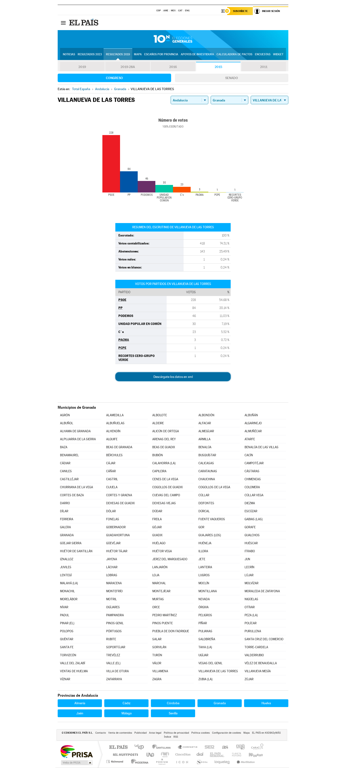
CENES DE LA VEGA (165, 479)
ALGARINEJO (253, 423)
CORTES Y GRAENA (119, 495)
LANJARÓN (160, 567)
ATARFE (250, 439)
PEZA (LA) (251, 615)
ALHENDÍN (113, 431)
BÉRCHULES (114, 455)
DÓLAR (111, 511)
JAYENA (111, 559)
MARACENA (114, 583)
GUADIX (157, 535)
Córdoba (173, 703)
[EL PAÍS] (84, 22)
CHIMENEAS (253, 479)
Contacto (100, 732)
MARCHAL (159, 583)
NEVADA (204, 599)
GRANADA (67, 535)
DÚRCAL (204, 511)
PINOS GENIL (115, 623)
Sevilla (173, 713)
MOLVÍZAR (251, 583)
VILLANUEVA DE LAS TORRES (218, 671)
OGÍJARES (113, 607)
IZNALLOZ (66, 559)
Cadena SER (208, 747)
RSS (175, 736)
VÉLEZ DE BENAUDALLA (261, 663)
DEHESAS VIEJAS (164, 503)
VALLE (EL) (113, 663)
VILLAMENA (160, 671)
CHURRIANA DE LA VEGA (76, 487)
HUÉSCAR (251, 543)
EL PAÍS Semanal (217, 754)
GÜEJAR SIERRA (70, 543)
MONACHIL (67, 591)
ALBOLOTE (159, 415)
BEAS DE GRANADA (119, 447)
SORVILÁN (159, 647)
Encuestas (262, 54)
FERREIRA (66, 519)
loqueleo (222, 761)
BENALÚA (204, 447)
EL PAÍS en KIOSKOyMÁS (266, 732)
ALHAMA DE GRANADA (75, 431)
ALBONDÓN (206, 415)
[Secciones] (63, 22)
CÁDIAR (65, 463)
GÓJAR (157, 527)
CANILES (66, 471)
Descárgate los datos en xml (173, 377)
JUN (247, 559)
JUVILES (65, 567)
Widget (278, 54)
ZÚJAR (249, 679)
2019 (82, 67)
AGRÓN (65, 415)
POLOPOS (66, 631)
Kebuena (251, 754)
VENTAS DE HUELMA (74, 671)
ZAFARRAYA (114, 679)
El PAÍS (118, 747)
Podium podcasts (161, 761)
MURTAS (158, 599)
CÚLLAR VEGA (254, 495)
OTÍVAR (250, 607)
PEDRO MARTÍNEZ (164, 615)
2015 (218, 67)
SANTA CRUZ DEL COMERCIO (264, 639)
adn (238, 747)
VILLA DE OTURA (117, 671)
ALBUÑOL (66, 423)
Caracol (256, 747)
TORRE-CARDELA (256, 647)
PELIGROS (205, 615)
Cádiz (126, 703)
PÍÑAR (202, 623)
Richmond (115, 761)
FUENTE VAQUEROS (211, 519)
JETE (201, 559)
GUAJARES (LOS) (209, 535)
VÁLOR (156, 663)
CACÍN (249, 455)
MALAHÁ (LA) (69, 583)
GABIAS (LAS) (254, 519)
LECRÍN (249, 567)
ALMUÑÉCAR (253, 431)
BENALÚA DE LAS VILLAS (261, 447)
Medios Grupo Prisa (76, 762)
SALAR (156, 639)
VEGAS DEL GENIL (210, 663)
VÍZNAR (65, 679)
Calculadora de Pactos (234, 54)
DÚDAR (157, 511)
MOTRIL (111, 599)
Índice (167, 736)
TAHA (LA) (205, 647)
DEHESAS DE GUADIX (120, 503)
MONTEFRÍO (114, 591)
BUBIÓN (157, 455)
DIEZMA (250, 503)
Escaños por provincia (161, 54)
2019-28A (128, 67)
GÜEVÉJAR (113, 543)
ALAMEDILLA (115, 415)
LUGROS (204, 575)
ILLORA (203, 551)
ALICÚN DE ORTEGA (165, 431)
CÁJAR (110, 463)
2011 (263, 67)
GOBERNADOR (116, 527)
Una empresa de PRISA (76, 751)
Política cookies (200, 732)
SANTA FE (66, 647)
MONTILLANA (207, 591)
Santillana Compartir (188, 747)
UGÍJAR (203, 655)
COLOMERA (252, 487)
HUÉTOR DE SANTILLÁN (76, 551)
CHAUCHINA (206, 479)
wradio (164, 754)
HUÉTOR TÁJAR (116, 551)
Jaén (79, 713)
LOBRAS (111, 575)
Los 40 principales (141, 747)
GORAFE (250, 527)
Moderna (138, 761)
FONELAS (112, 519)
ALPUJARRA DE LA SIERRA (78, 439)
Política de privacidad (176, 732)
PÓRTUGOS (114, 631)
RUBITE (111, 639)
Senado (231, 78)
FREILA (157, 519)
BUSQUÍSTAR (207, 455)
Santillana (163, 747)
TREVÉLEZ (113, 655)
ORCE (156, 607)
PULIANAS (205, 631)
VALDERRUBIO (254, 655)
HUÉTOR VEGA (162, 551)
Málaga (126, 713)
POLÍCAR (251, 623)
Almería (79, 703)
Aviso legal (155, 732)
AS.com (223, 747)
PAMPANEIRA (115, 615)
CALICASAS (206, 463)
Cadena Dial (200, 754)
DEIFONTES (206, 503)
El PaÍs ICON (182, 761)
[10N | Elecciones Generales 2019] (173, 39)
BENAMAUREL (69, 455)
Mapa (138, 54)
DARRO (65, 503)
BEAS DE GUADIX (163, 447)
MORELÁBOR (68, 599)
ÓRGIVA (203, 607)
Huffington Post (124, 754)
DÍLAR (64, 511)
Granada (220, 703)
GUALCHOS (252, 535)
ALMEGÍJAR (206, 431)
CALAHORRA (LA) (164, 463)
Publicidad (140, 732)
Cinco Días (182, 754)
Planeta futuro (235, 754)
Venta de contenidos (120, 732)
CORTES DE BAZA (72, 495)
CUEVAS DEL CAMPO (166, 495)
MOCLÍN (203, 583)
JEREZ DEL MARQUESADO (169, 559)
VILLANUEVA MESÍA (258, 671)
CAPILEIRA (159, 471)
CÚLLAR (203, 495)
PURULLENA (253, 631)
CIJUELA (111, 487)
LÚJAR (249, 575)
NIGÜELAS (251, 599)
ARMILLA (204, 439)
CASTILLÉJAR (69, 479)
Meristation (245, 761)
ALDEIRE (158, 423)
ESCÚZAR (251, 511)
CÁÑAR (111, 471)
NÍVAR (64, 607)
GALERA (65, 527)
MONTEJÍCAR (161, 591)
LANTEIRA (205, 567)
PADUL (64, 615)
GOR (201, 527)
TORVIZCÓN (68, 655)
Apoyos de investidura (197, 54)
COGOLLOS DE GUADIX (167, 487)
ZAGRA (156, 679)
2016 (173, 67)
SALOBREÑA (206, 639)
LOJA (155, 575)
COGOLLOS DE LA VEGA (214, 487)
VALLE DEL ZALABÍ (72, 663)
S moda (201, 761)
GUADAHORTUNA (118, 535)
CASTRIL (112, 479)
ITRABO (250, 551)
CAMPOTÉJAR (254, 463)
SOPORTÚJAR (115, 647)
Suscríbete (240, 11)
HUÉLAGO (158, 543)
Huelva (266, 703)
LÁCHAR (111, 567)
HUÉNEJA (204, 543)
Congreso (114, 78)
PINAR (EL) (67, 623)
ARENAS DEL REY (164, 439)
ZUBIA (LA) (205, 679)
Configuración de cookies (226, 732)
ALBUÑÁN (251, 415)
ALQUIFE (111, 439)
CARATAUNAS (207, 471)
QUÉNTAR (66, 639)
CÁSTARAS (252, 471)
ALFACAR (204, 423)
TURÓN (157, 655)
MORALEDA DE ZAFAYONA (262, 591)
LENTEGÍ (66, 575)
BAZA (63, 447)
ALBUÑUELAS (115, 423)
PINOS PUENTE (162, 623)
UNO (151, 754)
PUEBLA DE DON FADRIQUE (170, 631)
